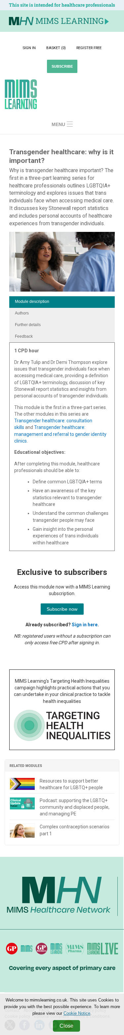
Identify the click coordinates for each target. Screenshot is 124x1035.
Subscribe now (62, 609)
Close (66, 1026)
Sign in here (85, 624)
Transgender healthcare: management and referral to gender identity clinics (60, 434)
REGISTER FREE (89, 47)
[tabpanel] (62, 448)
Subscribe (62, 66)
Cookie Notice (76, 1013)
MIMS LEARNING (69, 20)
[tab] (62, 302)
